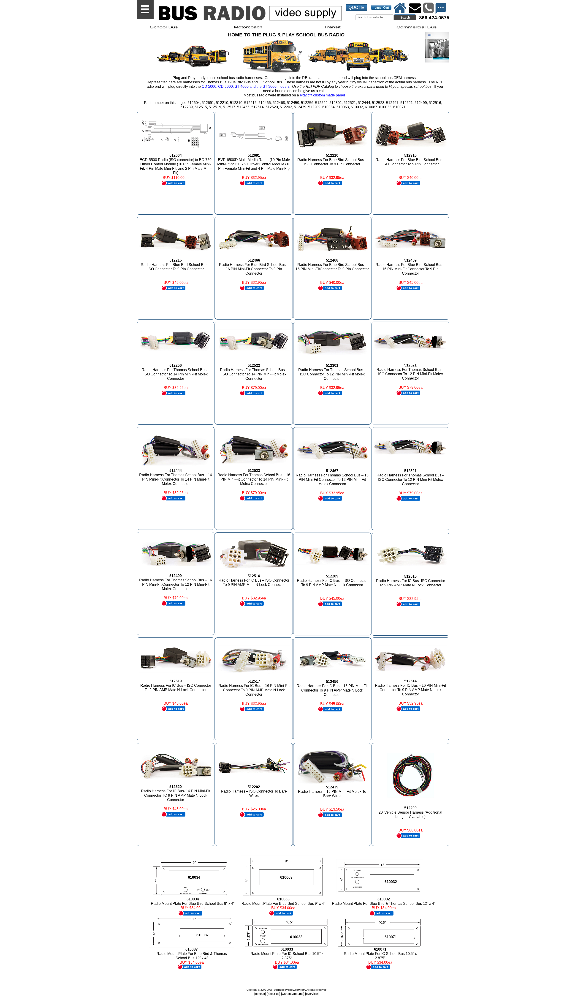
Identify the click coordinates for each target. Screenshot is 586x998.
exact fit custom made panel (322, 95)
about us (273, 993)
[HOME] (399, 8)
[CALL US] (428, 8)
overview (312, 993)
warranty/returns (292, 993)
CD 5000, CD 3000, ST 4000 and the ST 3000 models (245, 86)
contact (260, 993)
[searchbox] (374, 17)
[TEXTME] (440, 8)
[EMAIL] (415, 8)
